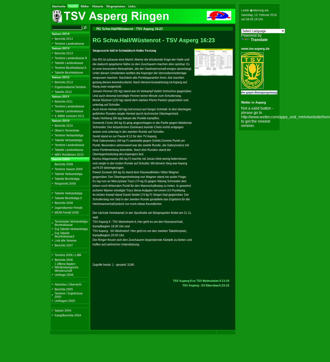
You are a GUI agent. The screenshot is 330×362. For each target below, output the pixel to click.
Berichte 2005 (64, 289)
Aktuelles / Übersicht (68, 284)
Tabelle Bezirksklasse (69, 72)
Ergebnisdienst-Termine (70, 87)
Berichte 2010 (64, 125)
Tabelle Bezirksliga (67, 179)
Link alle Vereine (66, 240)
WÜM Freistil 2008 (67, 212)
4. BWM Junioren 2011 (69, 116)
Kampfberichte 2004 (68, 315)
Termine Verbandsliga (69, 135)
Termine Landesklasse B (71, 58)
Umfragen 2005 (65, 301)
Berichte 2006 (64, 260)
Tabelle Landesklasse (69, 63)
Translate (259, 40)
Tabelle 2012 (63, 92)
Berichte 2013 (64, 53)
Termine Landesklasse (69, 43)
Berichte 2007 (64, 245)
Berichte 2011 (64, 101)
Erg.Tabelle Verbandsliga (71, 229)
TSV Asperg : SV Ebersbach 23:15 (205, 285)
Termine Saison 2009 (69, 169)
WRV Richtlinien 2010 (69, 154)
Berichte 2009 (64, 164)
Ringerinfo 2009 (65, 183)
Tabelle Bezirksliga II (68, 198)
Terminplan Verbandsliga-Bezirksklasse (71, 223)
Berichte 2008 (64, 203)
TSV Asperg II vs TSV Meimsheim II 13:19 (201, 281)
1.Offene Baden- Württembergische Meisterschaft (67, 267)
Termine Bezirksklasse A (70, 68)
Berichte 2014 (64, 39)
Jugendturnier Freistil (68, 207)
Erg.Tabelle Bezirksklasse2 (64, 234)
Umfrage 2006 (64, 275)
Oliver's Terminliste (67, 130)
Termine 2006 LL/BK (68, 255)
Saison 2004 (63, 310)
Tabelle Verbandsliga (68, 140)
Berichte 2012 (64, 82)
